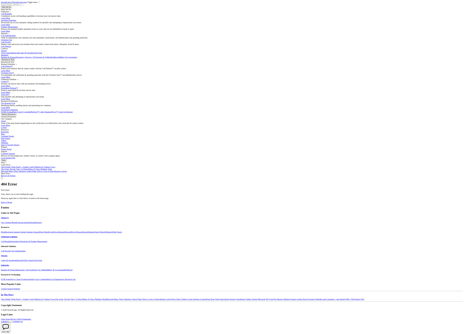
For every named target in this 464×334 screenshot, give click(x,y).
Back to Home (6, 202)
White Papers (117, 232)
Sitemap (91, 232)
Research (38, 222)
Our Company (6, 222)
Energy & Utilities (39, 270)
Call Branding (6, 14)
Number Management (9, 27)
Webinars (4, 143)
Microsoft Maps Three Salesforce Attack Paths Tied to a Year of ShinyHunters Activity (34, 171)
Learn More (5, 18)
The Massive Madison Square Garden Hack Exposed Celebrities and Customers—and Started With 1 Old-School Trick (318, 299)
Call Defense (6, 46)
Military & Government (68, 57)
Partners (32, 222)
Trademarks (26, 319)
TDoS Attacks (6, 53)
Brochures (5, 132)
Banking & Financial (9, 270)
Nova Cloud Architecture (20, 279)
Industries (4, 55)
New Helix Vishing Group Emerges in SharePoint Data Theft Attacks (198, 299)
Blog (3, 134)
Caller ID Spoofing (26, 53)
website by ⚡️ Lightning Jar (12, 321)
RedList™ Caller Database (41, 112)
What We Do (6, 7)
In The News (7, 294)
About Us (5, 218)
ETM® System (7, 112)
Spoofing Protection (8, 20)
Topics (96, 232)
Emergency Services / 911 (26, 57)
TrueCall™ (5, 95)
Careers (4, 128)
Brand (14, 222)
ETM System (6, 279)
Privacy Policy (16, 319)
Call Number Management (37, 241)
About (3, 121)
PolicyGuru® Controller (22, 112)
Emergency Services (25, 270)
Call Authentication (8, 36)
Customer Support (8, 154)
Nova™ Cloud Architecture (62, 112)
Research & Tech (8, 60)
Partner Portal (6, 149)
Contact (5, 82)
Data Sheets (5, 138)
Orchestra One (6, 40)
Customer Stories (7, 136)
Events (51, 232)
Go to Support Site (8, 158)
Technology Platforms (9, 110)
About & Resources (9, 114)
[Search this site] (2, 178)
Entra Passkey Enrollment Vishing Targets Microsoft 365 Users (249, 299)
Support (10, 289)
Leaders (25, 222)
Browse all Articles (8, 176)
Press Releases (76, 232)
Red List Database (54, 279)
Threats (4, 51)
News (4, 160)
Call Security (6, 42)
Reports (85, 232)
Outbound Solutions (9, 237)
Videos (3, 141)
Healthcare (55, 57)
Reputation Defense (9, 88)
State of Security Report (10, 145)
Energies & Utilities (43, 57)
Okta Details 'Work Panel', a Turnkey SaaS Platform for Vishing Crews (28, 167)
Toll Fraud (38, 53)
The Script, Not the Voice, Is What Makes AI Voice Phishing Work (26, 169)
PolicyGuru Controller (38, 279)
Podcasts (67, 232)
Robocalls (15, 53)
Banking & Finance (8, 57)
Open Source (6, 319)
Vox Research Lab (8, 103)
